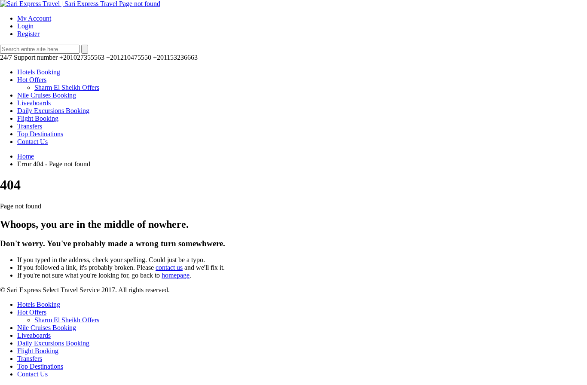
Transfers (29, 126)
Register (28, 33)
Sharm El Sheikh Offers (66, 87)
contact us (169, 267)
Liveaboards (34, 103)
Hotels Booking (38, 72)
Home (25, 156)
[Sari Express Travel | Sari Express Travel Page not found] (80, 3)
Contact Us (32, 141)
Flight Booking (37, 118)
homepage (176, 275)
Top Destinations (40, 134)
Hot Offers (31, 79)
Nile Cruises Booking (46, 95)
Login (25, 26)
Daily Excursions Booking (53, 110)
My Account (34, 18)
